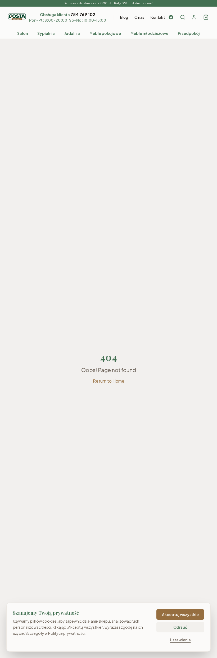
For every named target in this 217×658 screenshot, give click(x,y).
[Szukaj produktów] (182, 17)
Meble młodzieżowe (149, 33)
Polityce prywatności (66, 633)
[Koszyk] (206, 17)
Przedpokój (189, 33)
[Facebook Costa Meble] (171, 17)
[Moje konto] (194, 17)
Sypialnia (46, 33)
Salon (22, 33)
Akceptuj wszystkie (180, 614)
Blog (124, 17)
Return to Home (108, 381)
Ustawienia (180, 639)
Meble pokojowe (105, 33)
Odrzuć (180, 627)
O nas (139, 17)
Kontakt (158, 17)
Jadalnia (72, 33)
